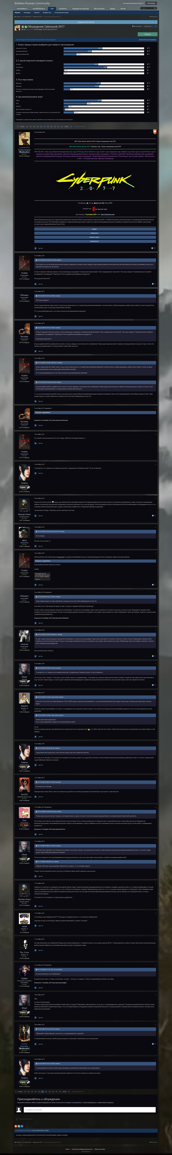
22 (27, 126)
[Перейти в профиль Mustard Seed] (24, 505)
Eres (24, 820)
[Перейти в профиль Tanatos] (24, 472)
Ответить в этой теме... (35, 1110)
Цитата (40, 248)
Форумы (17, 12)
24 (155, 26)
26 (41, 126)
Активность (63, 8)
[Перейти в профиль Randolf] (24, 698)
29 (51, 126)
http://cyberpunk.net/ (108, 214)
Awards (123, 8)
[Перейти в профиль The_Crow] (24, 944)
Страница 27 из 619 (79, 126)
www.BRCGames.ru (39, 8)
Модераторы (47, 12)
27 (44, 126)
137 (149, 86)
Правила (36, 12)
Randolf (24, 706)
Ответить (148, 34)
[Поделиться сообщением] (151, 132)
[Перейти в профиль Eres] (24, 812)
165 (149, 67)
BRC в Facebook (99, 8)
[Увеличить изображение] (95, 180)
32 (62, 126)
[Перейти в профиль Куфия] (24, 970)
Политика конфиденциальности (82, 1149)
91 (148, 103)
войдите (26, 119)
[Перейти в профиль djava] (24, 532)
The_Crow (24, 952)
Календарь (27, 12)
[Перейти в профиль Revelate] (24, 328)
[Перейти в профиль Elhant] (24, 669)
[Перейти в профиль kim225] (24, 785)
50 (148, 54)
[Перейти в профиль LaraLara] (24, 636)
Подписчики (147, 26)
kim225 (24, 794)
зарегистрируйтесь (38, 119)
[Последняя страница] (71, 126)
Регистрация (151, 3)
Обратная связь (100, 1149)
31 (58, 126)
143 (149, 83)
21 (148, 106)
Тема (67, 1149)
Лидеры (112, 8)
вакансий (61, 557)
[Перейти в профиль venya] (24, 918)
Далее (66, 126)
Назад (22, 126)
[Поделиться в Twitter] (19, 1126)
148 (149, 48)
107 (149, 51)
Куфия (24, 978)
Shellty (53, 1063)
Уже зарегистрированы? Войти (133, 3)
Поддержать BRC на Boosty (86, 22)
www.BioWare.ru (22, 8)
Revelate (53, 260)
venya (24, 926)
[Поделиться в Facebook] (22, 1126)
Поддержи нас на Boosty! (80, 8)
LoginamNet (54, 697)
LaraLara (24, 644)
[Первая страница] (17, 126)
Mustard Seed (24, 514)
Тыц (35, 998)
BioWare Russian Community (32, 3)
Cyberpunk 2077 (52, 29)
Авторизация (138, 26)
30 (55, 126)
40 (148, 112)
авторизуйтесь (77, 1102)
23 (30, 126)
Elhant (24, 677)
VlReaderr (24, 295)
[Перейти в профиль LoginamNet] (17, 28)
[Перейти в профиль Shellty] (24, 1033)
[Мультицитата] (35, 248)
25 (148, 89)
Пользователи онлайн (61, 12)
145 (149, 100)
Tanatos (24, 483)
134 (149, 64)
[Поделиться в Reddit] (15, 1126)
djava (24, 540)
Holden (24, 273)
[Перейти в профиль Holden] (24, 263)
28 (48, 126)
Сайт (52, 8)
